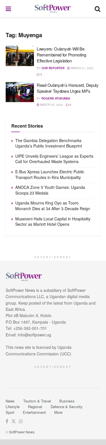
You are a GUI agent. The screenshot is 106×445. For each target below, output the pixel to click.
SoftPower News (21, 431)
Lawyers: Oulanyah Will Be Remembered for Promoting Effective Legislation (61, 55)
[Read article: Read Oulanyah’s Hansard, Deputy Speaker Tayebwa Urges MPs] (20, 92)
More (58, 412)
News (10, 401)
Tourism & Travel (37, 401)
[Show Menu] (8, 8)
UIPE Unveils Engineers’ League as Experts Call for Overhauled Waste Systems (54, 158)
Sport (10, 412)
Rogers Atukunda (56, 98)
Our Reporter (53, 68)
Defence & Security (67, 406)
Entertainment (34, 412)
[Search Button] (97, 8)
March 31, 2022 (82, 68)
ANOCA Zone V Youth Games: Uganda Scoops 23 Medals (50, 190)
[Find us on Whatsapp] (21, 421)
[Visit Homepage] (52, 8)
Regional (35, 406)
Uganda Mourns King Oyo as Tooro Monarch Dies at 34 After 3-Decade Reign (52, 205)
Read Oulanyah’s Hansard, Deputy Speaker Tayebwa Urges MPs (68, 88)
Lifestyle (13, 406)
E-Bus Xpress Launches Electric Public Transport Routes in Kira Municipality (49, 174)
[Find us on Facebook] (7, 421)
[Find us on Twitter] (13, 421)
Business (67, 401)
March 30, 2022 (51, 105)
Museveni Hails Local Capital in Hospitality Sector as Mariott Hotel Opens (52, 221)
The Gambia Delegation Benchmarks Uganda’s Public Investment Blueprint (48, 143)
